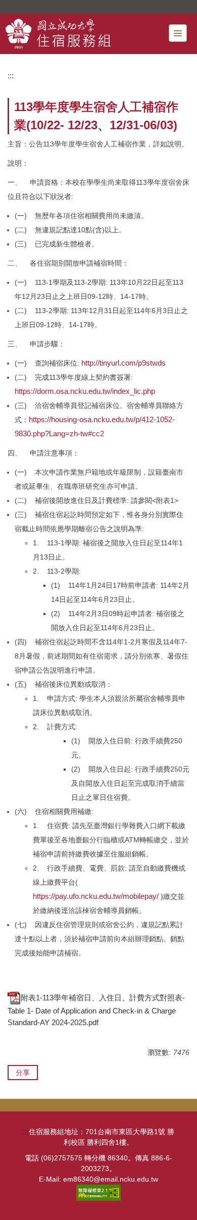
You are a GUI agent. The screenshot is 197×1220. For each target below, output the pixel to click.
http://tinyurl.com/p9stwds (123, 363)
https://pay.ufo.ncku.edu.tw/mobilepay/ (96, 896)
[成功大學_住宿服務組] (81, 34)
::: (11, 75)
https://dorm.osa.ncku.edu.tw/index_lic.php (85, 391)
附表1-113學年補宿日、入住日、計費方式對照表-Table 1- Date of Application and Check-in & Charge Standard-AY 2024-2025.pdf (96, 1010)
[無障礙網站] (98, 1192)
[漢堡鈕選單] (178, 33)
